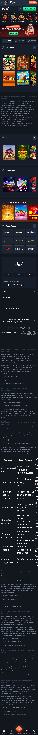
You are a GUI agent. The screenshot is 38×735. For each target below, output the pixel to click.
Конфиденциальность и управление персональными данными (16, 321)
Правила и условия (10, 314)
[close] (2, 3)
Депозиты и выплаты (11, 308)
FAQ (4, 302)
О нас (5, 291)
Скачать (32, 2)
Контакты (6, 297)
